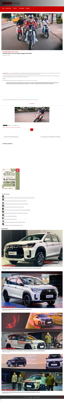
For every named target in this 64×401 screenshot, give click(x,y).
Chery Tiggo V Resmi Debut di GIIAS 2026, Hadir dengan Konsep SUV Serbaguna (14, 200)
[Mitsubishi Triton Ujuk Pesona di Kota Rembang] (3, 217)
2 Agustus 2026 (4, 310)
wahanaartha (18, 127)
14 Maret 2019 (5, 55)
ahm (5, 127)
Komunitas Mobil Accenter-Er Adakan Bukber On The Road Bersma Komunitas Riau (15, 213)
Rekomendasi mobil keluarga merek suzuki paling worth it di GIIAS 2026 (17, 309)
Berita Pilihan (5, 228)
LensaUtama (31, 397)
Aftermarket (21, 8)
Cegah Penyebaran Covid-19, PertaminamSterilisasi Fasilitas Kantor (12, 225)
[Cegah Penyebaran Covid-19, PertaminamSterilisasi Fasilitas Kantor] (3, 223)
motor (13, 51)
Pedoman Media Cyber (37, 397)
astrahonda (7, 127)
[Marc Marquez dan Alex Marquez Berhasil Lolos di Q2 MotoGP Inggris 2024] (3, 220)
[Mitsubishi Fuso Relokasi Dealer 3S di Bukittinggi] (3, 214)
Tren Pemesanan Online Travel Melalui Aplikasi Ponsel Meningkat (50, 136)
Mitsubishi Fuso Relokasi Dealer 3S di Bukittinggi (9, 216)
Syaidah (8, 55)
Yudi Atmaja (9, 269)
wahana (15, 127)
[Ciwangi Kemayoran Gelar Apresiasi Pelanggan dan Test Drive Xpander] (3, 205)
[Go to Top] (62, 397)
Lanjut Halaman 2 (32, 103)
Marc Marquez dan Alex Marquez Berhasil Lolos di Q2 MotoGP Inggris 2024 (13, 222)
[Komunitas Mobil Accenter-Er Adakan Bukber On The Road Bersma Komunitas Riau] (3, 211)
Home (3, 8)
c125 (10, 127)
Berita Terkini (8, 8)
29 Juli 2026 (4, 393)
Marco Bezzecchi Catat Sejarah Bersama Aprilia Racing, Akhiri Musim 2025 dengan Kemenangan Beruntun (18, 197)
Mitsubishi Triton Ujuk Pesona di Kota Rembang (9, 219)
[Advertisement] (32, 62)
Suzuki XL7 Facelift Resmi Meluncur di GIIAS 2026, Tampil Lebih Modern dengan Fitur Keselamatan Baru (23, 350)
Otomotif (15, 8)
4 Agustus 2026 (4, 269)
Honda (12, 127)
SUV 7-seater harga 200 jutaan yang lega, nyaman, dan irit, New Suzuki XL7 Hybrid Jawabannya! (21, 268)
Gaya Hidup (28, 8)
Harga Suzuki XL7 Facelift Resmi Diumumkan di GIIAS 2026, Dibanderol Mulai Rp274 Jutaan (21, 392)
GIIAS (8, 265)
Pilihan (14, 265)
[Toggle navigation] (2, 10)
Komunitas (10, 51)
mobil (11, 265)
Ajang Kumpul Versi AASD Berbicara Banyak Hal (11, 136)
